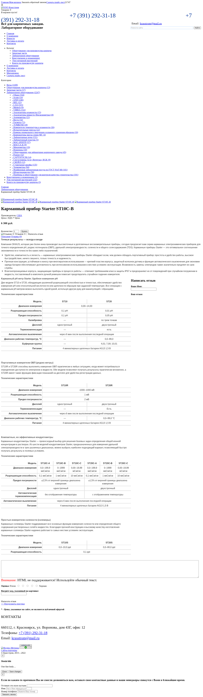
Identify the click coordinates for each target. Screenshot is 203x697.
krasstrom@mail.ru (151, 23)
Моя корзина (15, 2)
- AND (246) (17, 100)
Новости (11, 38)
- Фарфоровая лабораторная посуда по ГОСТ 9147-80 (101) (40, 170)
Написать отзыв (35, 234)
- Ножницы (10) (19, 150)
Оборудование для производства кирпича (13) (28, 87)
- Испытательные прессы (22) (26, 130)
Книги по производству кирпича (27, 63)
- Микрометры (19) (21, 147)
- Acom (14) (17, 97)
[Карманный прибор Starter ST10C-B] (19, 199)
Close (4, 672)
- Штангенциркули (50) (23, 172)
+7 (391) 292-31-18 (93, 15)
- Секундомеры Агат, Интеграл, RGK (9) (31, 160)
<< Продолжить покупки (13, 604)
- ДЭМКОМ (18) (20, 125)
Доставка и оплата (15, 41)
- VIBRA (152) (19, 110)
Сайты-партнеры (9, 650)
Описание (6, 236)
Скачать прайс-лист (55, 2)
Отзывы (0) (16, 236)
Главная (5, 2)
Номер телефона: (9, 691)
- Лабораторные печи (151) (24, 137)
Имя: (3, 688)
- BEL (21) (17, 102)
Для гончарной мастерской (25, 60)
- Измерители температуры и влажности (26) (33, 127)
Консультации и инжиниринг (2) (22, 177)
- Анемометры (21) (21, 117)
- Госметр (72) (18, 122)
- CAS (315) (17, 105)
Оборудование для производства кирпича (32, 50)
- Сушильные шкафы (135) (24, 165)
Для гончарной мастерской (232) (22, 180)
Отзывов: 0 (20, 234)
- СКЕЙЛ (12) (18, 162)
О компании (12, 36)
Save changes (15, 672)
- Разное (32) (18, 155)
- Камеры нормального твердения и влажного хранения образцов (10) (45, 132)
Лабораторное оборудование (25, 55)
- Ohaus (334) (18, 95)
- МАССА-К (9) (19, 145)
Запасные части (19, 53)
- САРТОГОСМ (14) (21, 157)
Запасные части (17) (16, 90)
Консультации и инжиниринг (26, 58)
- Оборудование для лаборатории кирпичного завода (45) (39, 152)
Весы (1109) (12, 85)
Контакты (11, 43)
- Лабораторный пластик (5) (25, 140)
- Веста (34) (17, 120)
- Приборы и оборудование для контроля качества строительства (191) (45, 175)
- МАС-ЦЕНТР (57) (21, 142)
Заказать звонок (9, 694)
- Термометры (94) (20, 167)
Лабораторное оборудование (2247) (23, 92)
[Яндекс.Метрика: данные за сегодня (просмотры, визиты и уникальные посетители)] (10, 648)
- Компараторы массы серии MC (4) (29, 135)
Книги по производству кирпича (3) (24, 182)
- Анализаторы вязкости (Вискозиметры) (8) (33, 115)
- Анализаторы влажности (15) (26, 112)
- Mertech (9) (18, 107)
